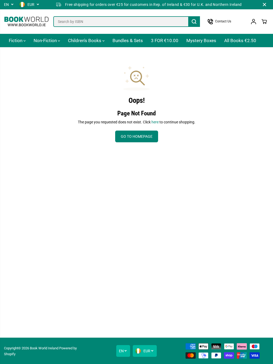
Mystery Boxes (201, 40)
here (155, 122)
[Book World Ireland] (26, 21)
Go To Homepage (136, 136)
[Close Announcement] (264, 4)
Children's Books (85, 40)
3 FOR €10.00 (164, 40)
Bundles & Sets (128, 40)
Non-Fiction (46, 40)
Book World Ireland (44, 348)
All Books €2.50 (240, 40)
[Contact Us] (225, 21)
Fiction (16, 40)
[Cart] (264, 21)
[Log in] (253, 21)
